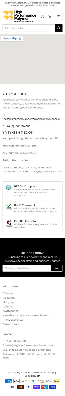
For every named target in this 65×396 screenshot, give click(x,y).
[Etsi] (58, 28)
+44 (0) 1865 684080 (17, 126)
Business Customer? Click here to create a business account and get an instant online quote (32, 4)
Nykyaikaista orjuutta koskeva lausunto (26, 315)
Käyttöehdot (10, 310)
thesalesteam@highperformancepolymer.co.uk (31, 118)
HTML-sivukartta (12, 319)
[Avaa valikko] (58, 16)
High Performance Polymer (31, 372)
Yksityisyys (8, 302)
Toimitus (7, 293)
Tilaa (56, 268)
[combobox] (32, 28)
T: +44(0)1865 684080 (15, 341)
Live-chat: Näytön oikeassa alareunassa (26, 349)
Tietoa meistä (10, 324)
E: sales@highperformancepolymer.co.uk (27, 345)
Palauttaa (8, 297)
